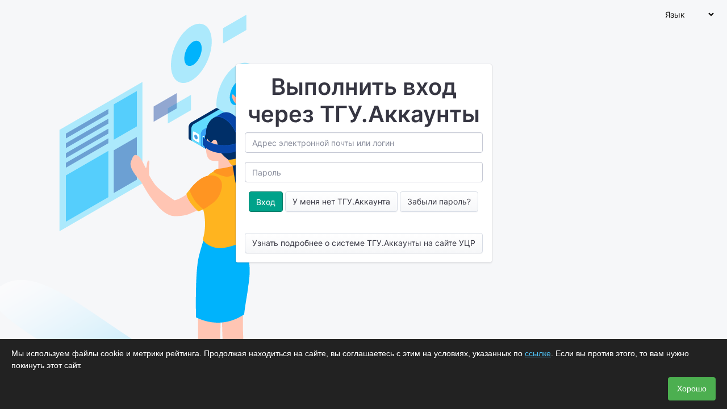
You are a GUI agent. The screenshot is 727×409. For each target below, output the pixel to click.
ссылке (538, 353)
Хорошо (692, 388)
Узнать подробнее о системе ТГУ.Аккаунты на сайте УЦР (363, 243)
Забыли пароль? (439, 201)
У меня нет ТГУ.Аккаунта (341, 201)
